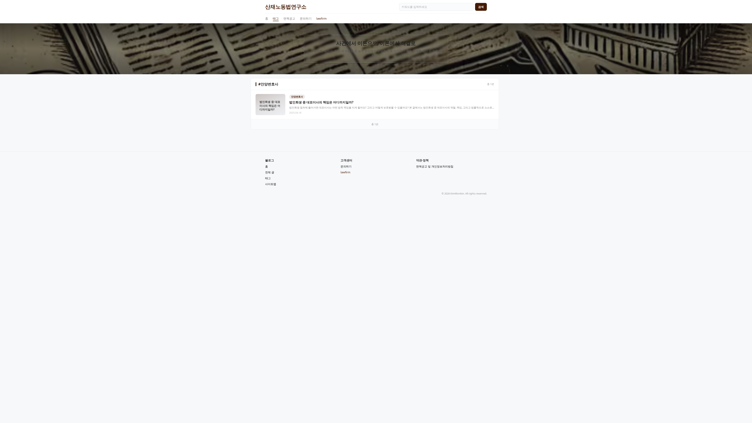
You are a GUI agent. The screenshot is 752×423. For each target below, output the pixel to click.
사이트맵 (270, 184)
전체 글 (269, 172)
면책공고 (289, 18)
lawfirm (321, 18)
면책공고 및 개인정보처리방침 (434, 166)
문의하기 (306, 18)
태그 (276, 18)
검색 (481, 7)
